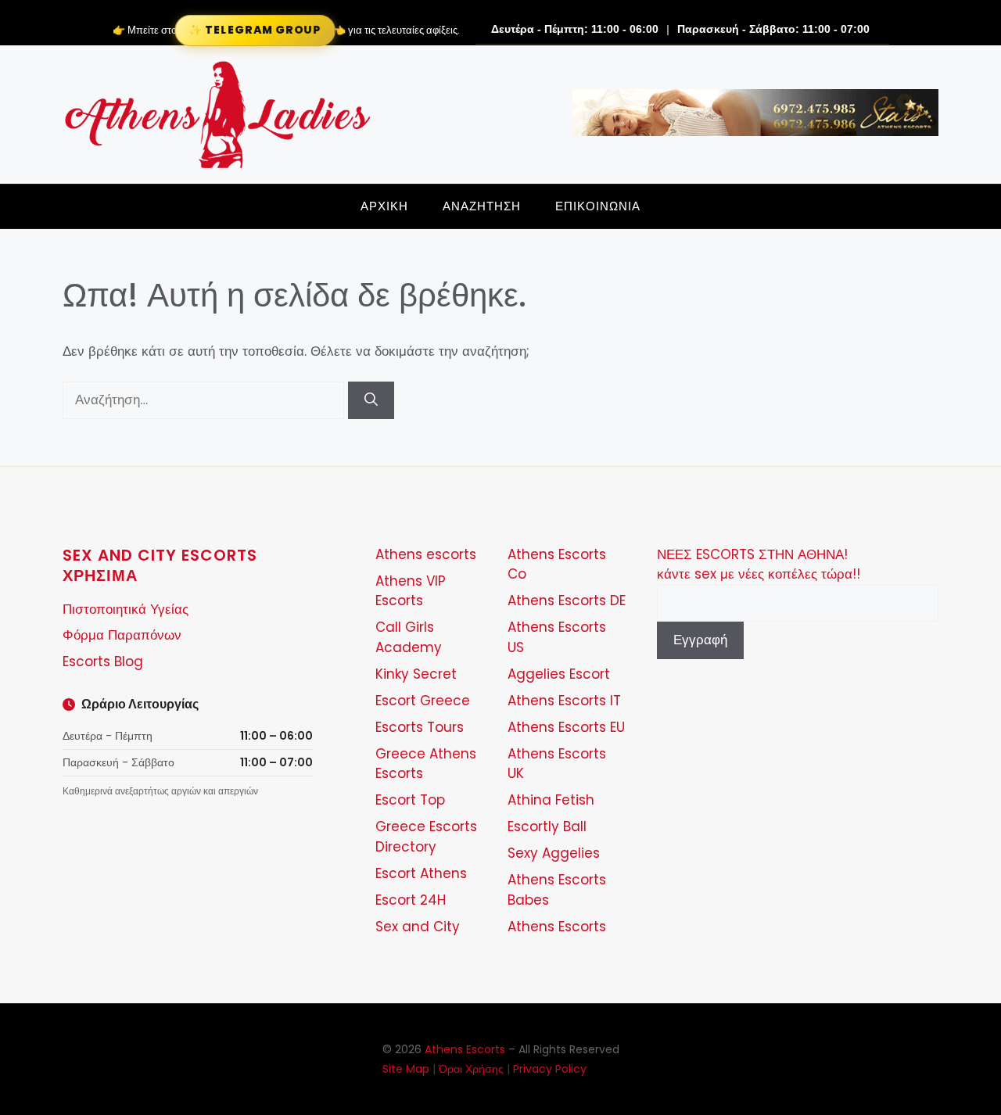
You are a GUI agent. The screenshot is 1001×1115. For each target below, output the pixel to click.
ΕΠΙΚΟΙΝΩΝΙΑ (597, 206)
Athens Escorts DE (567, 600)
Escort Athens (421, 873)
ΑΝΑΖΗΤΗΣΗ (482, 206)
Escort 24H (410, 900)
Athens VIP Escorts (410, 591)
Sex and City (417, 926)
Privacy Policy (550, 1069)
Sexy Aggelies (554, 853)
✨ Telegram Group (254, 30)
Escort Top (410, 800)
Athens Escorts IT (564, 700)
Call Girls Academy (408, 637)
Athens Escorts (557, 926)
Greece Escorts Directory (426, 836)
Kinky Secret (416, 674)
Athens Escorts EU (566, 727)
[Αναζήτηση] (371, 400)
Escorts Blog (103, 661)
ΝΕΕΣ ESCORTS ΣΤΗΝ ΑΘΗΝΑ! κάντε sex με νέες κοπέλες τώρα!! (758, 564)
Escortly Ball (547, 826)
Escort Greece (422, 700)
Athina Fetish (551, 800)
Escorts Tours (419, 727)
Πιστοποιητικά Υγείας (125, 609)
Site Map (405, 1069)
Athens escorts (425, 554)
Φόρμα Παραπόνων (122, 635)
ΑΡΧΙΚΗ (384, 206)
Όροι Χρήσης (471, 1069)
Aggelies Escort (559, 674)
